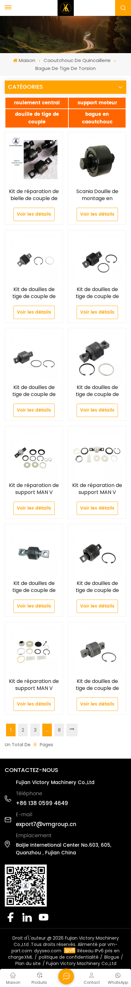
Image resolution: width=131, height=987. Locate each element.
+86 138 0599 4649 (42, 803)
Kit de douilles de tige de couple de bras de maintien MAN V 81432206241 (34, 293)
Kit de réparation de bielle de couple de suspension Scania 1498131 (34, 195)
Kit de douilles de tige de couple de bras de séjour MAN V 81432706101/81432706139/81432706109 (34, 587)
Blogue (111, 957)
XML (28, 957)
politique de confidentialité (69, 957)
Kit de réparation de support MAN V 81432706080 (34, 685)
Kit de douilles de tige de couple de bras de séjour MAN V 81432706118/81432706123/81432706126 (97, 391)
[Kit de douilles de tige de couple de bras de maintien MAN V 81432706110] (97, 553)
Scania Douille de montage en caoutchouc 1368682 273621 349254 (97, 195)
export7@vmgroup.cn (46, 824)
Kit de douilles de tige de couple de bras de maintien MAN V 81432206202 (97, 293)
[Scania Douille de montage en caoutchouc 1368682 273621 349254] (97, 161)
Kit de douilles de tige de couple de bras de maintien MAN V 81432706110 (97, 587)
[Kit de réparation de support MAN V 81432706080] (34, 651)
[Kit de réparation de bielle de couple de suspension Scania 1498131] (34, 161)
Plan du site (28, 963)
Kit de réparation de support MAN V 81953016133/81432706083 (97, 489)
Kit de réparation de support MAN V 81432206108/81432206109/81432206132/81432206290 (34, 489)
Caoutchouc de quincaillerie (77, 60)
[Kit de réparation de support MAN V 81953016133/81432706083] (97, 455)
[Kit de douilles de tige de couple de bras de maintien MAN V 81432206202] (97, 259)
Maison (27, 60)
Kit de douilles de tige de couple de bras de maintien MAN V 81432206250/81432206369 (97, 685)
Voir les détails (34, 214)
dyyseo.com (47, 951)
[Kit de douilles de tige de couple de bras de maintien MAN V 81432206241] (34, 259)
